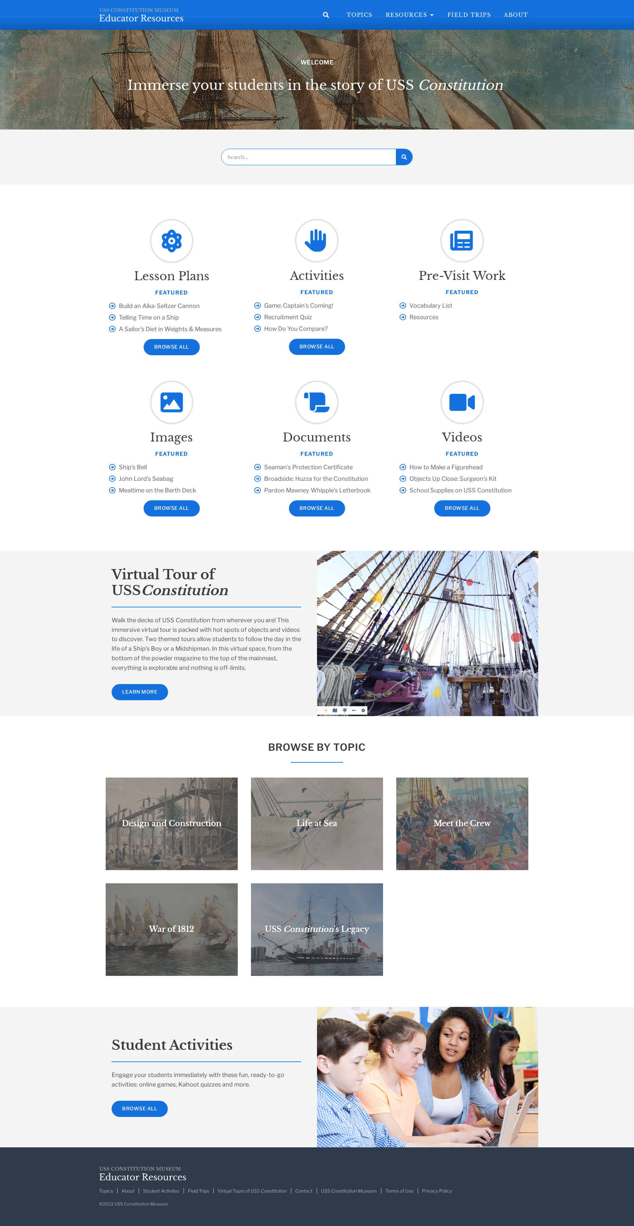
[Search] (404, 157)
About (516, 15)
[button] (326, 15)
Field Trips (469, 15)
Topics (359, 15)
